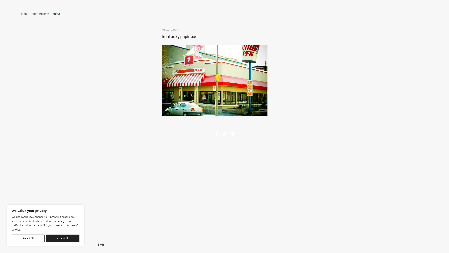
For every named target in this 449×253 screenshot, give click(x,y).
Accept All (63, 238)
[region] (45, 225)
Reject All (28, 238)
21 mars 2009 (170, 30)
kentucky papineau (180, 36)
